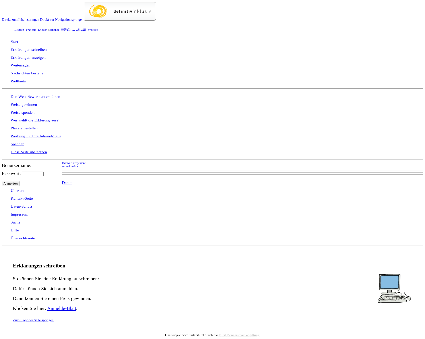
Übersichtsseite (23, 238)
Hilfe (15, 230)
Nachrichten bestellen (28, 73)
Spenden (17, 144)
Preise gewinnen (24, 104)
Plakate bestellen (24, 128)
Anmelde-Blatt (71, 166)
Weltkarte (18, 81)
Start (14, 41)
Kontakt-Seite (22, 198)
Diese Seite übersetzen (29, 152)
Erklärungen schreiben (29, 49)
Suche (15, 222)
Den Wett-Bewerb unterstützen (35, 96)
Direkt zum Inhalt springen (20, 19)
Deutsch (19, 29)
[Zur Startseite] (120, 19)
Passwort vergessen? (74, 163)
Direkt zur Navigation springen (61, 19)
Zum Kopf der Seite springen (33, 320)
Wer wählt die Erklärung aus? (34, 120)
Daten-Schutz (21, 206)
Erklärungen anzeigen (28, 57)
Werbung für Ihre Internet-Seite (36, 136)
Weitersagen (20, 65)
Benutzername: (16, 165)
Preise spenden (23, 112)
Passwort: (11, 173)
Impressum (19, 214)
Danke (67, 182)
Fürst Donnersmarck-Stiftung (239, 335)
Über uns (18, 190)
